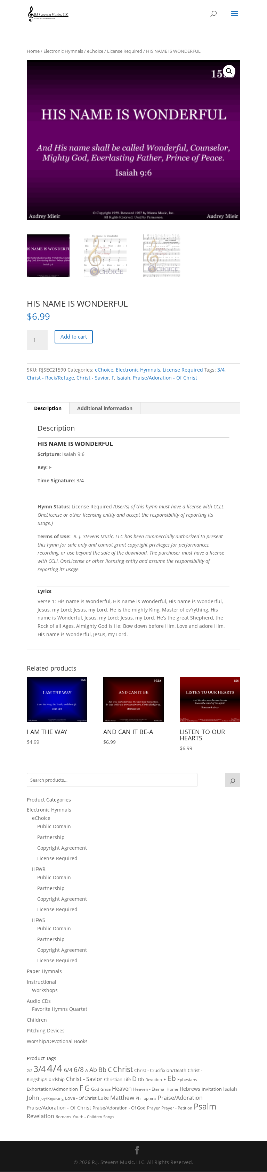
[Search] (232, 780)
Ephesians (187, 1079)
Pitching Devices (46, 1030)
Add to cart (73, 336)
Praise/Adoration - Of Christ (165, 377)
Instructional (41, 982)
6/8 (79, 1069)
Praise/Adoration (180, 1098)
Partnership (51, 837)
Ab (93, 1069)
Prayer (153, 1108)
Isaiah (123, 377)
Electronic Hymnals (63, 51)
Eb (171, 1078)
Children (37, 1019)
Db (141, 1079)
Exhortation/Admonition (52, 1089)
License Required (124, 51)
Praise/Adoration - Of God (119, 1108)
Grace (105, 1089)
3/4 (221, 369)
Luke (103, 1098)
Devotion (153, 1079)
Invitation (212, 1089)
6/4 (68, 1070)
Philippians (146, 1098)
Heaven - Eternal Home (155, 1089)
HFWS (38, 920)
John (33, 1098)
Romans (63, 1116)
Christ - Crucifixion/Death (160, 1070)
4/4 (55, 1068)
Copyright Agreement (62, 848)
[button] (229, 71)
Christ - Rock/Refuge (50, 377)
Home (33, 51)
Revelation (40, 1116)
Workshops (45, 990)
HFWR (39, 869)
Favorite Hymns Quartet (59, 1009)
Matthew (122, 1098)
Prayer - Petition (176, 1108)
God (95, 1089)
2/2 (29, 1070)
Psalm (205, 1106)
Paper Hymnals (44, 971)
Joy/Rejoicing (52, 1098)
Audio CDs (39, 1001)
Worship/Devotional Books (57, 1041)
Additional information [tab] (104, 408)
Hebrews (190, 1089)
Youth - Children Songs (93, 1116)
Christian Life (117, 1079)
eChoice (95, 51)
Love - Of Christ (81, 1098)
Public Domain (54, 826)
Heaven (122, 1088)
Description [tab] (48, 408)
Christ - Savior (92, 377)
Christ (123, 1069)
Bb (102, 1069)
